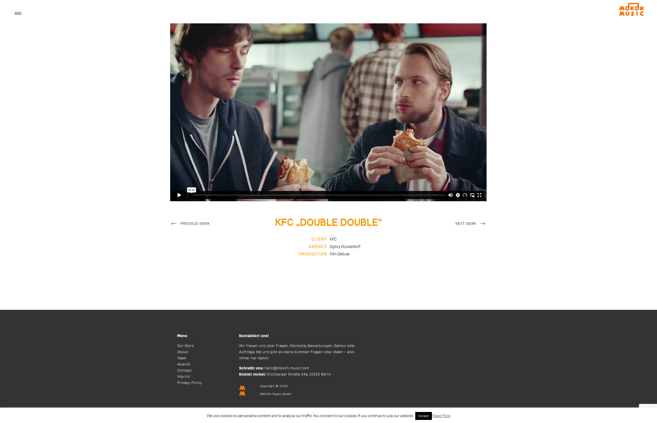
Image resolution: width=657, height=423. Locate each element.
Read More (441, 416)
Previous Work (195, 224)
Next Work (466, 224)
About (182, 352)
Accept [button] (423, 416)
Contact (184, 370)
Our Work (185, 346)
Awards (183, 364)
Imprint (183, 377)
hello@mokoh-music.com (287, 368)
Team (181, 358)
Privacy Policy (189, 383)
